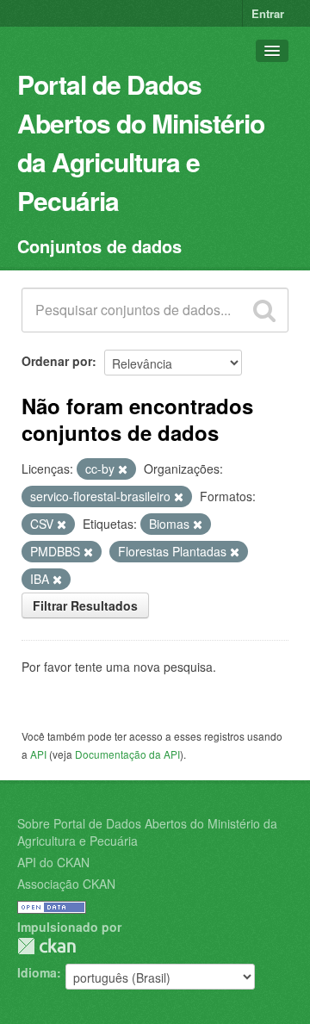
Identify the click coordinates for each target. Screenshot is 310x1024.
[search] (264, 310)
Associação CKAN (66, 883)
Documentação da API (127, 754)
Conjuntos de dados (99, 245)
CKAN (46, 946)
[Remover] (122, 469)
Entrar (267, 13)
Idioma (37, 972)
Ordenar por (57, 360)
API (38, 754)
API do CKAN (53, 862)
